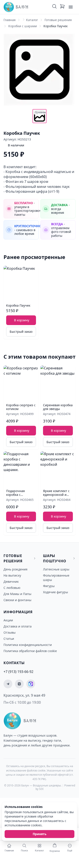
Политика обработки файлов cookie (30, 651)
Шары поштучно (54, 558)
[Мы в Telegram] (8, 684)
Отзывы (10, 632)
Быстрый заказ (21, 331)
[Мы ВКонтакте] (19, 684)
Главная (10, 20)
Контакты (14, 662)
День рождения (15, 569)
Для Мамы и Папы (17, 594)
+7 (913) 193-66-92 (18, 671)
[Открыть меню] (70, 7)
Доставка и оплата (18, 626)
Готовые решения (58, 20)
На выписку (12, 575)
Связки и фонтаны (17, 600)
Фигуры (49, 586)
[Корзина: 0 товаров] (62, 7)
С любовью (12, 588)
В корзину (21, 320)
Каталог (32, 20)
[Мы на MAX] (30, 684)
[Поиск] (54, 7)
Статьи (9, 638)
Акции (8, 620)
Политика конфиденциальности (28, 645)
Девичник (11, 581)
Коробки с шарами (22, 26)
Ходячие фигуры (55, 592)
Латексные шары (56, 569)
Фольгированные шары (56, 577)
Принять (40, 834)
